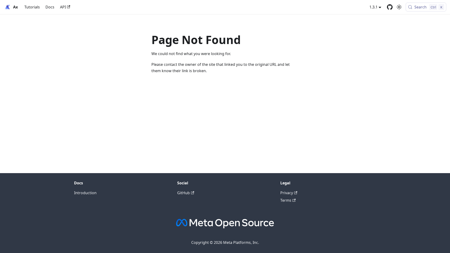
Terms (285, 200)
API (63, 7)
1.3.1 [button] (373, 7)
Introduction (85, 192)
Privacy (286, 192)
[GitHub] (389, 7)
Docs (49, 7)
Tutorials (32, 7)
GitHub (183, 192)
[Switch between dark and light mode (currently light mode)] (399, 7)
